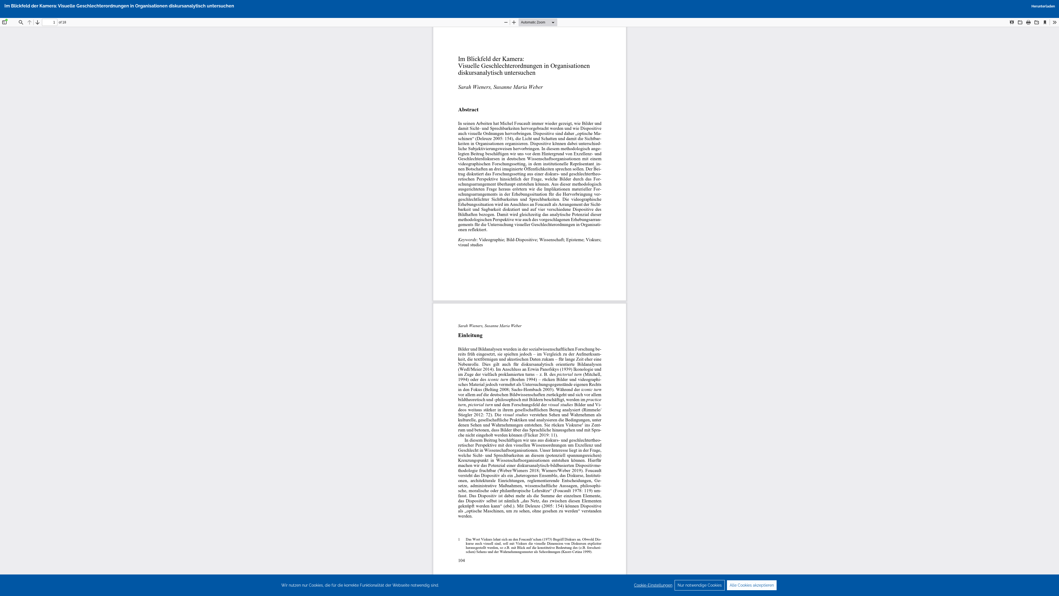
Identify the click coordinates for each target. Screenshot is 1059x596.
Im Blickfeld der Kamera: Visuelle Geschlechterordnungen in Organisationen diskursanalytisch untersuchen (119, 6)
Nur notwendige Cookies (700, 585)
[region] (529, 585)
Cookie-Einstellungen (653, 585)
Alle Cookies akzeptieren (752, 585)
